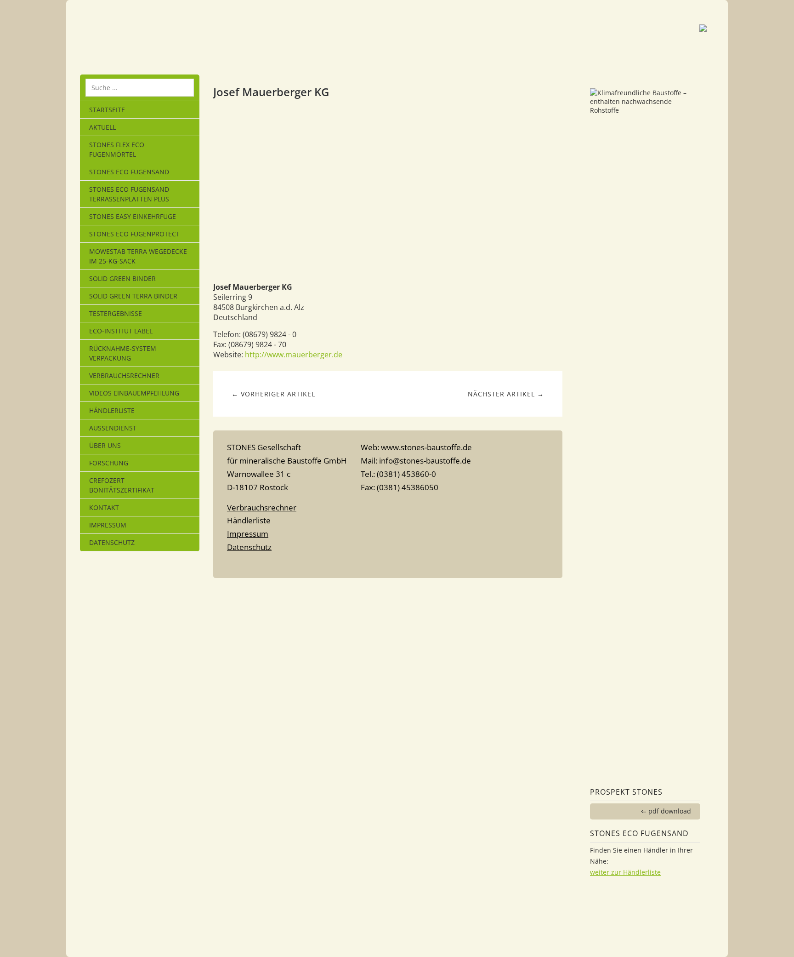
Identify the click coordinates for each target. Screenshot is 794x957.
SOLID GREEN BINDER (122, 278)
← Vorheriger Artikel (273, 394)
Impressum (107, 525)
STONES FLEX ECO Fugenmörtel (116, 149)
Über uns (105, 445)
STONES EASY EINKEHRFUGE (132, 216)
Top (388, 565)
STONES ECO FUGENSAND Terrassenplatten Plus (129, 194)
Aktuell (102, 127)
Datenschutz (112, 542)
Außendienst (112, 428)
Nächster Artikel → (506, 394)
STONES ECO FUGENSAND (129, 171)
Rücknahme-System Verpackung (122, 353)
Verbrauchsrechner (124, 375)
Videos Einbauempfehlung (134, 393)
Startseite (107, 109)
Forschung (108, 462)
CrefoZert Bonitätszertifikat (121, 485)
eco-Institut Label (121, 331)
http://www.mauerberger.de (293, 355)
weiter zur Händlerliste (625, 872)
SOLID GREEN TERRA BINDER (133, 296)
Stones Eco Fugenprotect (134, 233)
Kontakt (104, 507)
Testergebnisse (115, 313)
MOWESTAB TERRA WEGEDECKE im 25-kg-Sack (138, 256)
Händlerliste (112, 410)
